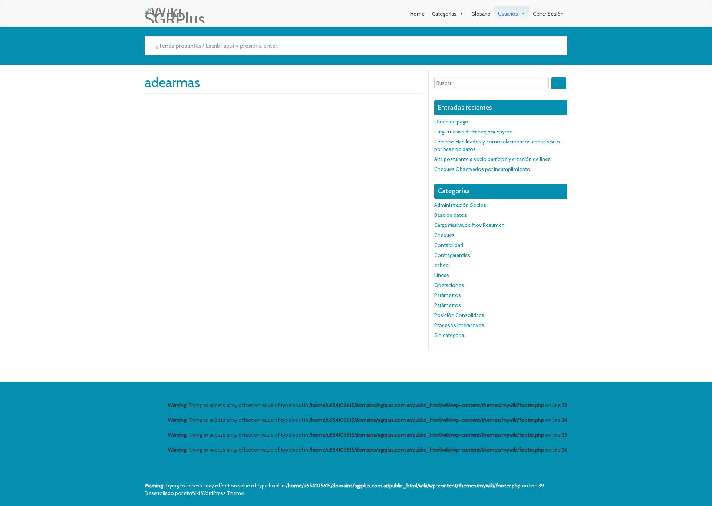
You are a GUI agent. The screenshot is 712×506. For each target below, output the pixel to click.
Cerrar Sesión (548, 13)
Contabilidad (448, 245)
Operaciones (449, 285)
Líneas (441, 275)
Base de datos (450, 215)
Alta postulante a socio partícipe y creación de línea (492, 159)
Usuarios (508, 13)
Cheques (444, 235)
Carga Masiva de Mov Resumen (469, 225)
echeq (441, 265)
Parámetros (447, 295)
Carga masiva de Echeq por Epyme (473, 131)
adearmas (261, 115)
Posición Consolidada (459, 315)
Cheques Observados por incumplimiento (482, 169)
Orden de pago (451, 121)
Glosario (481, 13)
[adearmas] (198, 103)
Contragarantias (452, 255)
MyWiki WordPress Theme (214, 493)
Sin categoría (449, 335)
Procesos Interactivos (459, 325)
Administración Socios (460, 205)
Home (417, 13)
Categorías (444, 13)
